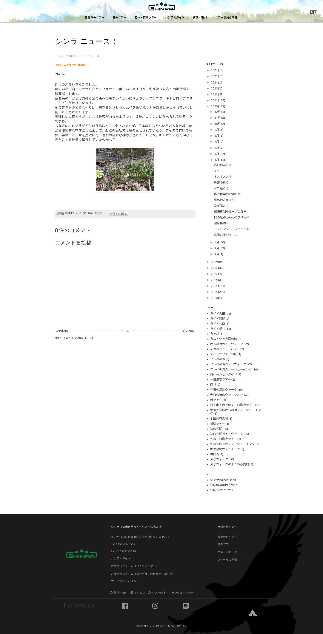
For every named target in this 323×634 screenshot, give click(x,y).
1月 (217, 254)
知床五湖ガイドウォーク (226, 433)
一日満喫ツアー (220, 379)
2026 (214, 70)
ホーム (125, 331)
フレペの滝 (217, 359)
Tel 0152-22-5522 (123, 544)
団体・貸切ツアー (146, 17)
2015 (214, 285)
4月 (217, 159)
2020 (214, 106)
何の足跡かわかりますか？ (232, 217)
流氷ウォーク (219, 459)
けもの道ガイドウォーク (226, 344)
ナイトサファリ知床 (223, 354)
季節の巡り (221, 182)
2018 (214, 267)
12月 (217, 111)
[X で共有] (119, 214)
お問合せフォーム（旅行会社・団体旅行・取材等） (143, 573)
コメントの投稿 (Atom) (77, 338)
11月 (217, 117)
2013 (214, 297)
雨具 (213, 384)
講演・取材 (200, 17)
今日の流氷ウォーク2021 (227, 394)
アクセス (139, 592)
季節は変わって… (225, 234)
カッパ (214, 333)
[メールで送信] (112, 214)
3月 (217, 242)
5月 (217, 153)
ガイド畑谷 (217, 328)
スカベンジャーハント (225, 349)
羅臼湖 (214, 454)
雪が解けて (221, 205)
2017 (214, 273)
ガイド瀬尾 (217, 318)
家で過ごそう (223, 188)
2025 (214, 76)
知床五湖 (216, 428)
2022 (214, 94)
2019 (214, 261)
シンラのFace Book (223, 479)
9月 (217, 129)
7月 (217, 141)
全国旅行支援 (219, 418)
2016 (214, 279)
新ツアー (216, 400)
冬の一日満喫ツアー (223, 439)
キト (217, 170)
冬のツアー (119, 17)
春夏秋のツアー (94, 17)
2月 (217, 248)
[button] (161, 6)
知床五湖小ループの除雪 (230, 211)
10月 (217, 123)
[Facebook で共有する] (122, 214)
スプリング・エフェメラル (232, 229)
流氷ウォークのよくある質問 (229, 464)
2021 (214, 100)
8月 (217, 135)
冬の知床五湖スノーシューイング (232, 444)
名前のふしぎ (223, 165)
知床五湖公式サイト (223, 490)
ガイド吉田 (217, 313)
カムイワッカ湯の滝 (223, 338)
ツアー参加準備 (227, 559)
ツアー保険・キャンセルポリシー (172, 592)
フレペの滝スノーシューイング (231, 369)
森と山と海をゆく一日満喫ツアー (232, 405)
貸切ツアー (217, 423)
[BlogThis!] (115, 214)
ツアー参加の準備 (226, 17)
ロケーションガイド (223, 374)
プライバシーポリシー (125, 581)
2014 (214, 291)
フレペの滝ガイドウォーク (228, 364)
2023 (214, 88)
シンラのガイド (175, 17)
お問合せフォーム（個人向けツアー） (135, 566)
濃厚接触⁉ (221, 223)
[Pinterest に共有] (126, 214)
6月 (217, 147)
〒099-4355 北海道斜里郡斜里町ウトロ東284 (140, 536)
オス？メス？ (223, 176)
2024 (214, 82)
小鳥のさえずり (224, 199)
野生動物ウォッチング (225, 449)
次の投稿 (62, 331)
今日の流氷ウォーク (223, 389)
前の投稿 (188, 331)
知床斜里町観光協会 (223, 485)
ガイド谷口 (217, 323)
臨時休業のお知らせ (227, 194)
